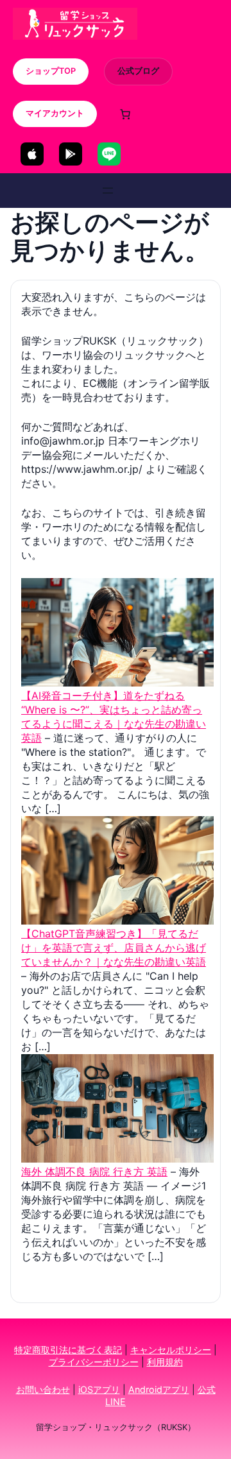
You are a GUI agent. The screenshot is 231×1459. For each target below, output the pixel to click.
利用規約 (165, 1361)
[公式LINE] (109, 154)
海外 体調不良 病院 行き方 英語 (94, 1171)
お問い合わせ (43, 1389)
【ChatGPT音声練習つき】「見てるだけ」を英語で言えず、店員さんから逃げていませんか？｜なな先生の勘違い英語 (113, 947)
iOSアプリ (99, 1389)
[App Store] (32, 154)
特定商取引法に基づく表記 (68, 1349)
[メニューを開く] (108, 190)
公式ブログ (138, 71)
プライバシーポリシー (94, 1361)
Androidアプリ (158, 1389)
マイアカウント (55, 113)
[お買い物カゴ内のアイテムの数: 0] (125, 114)
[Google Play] (70, 154)
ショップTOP (51, 71)
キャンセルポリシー (170, 1349)
